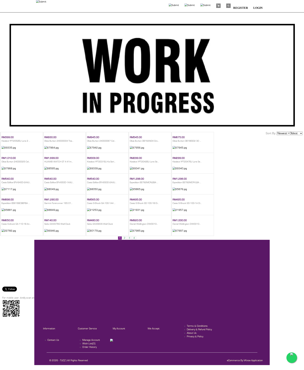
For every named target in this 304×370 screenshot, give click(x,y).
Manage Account (91, 340)
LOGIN (258, 7)
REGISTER (240, 7)
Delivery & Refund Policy (199, 329)
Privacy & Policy (195, 336)
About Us (192, 333)
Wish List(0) (88, 343)
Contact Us (53, 340)
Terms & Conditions (197, 326)
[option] (152, 76)
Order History (89, 347)
